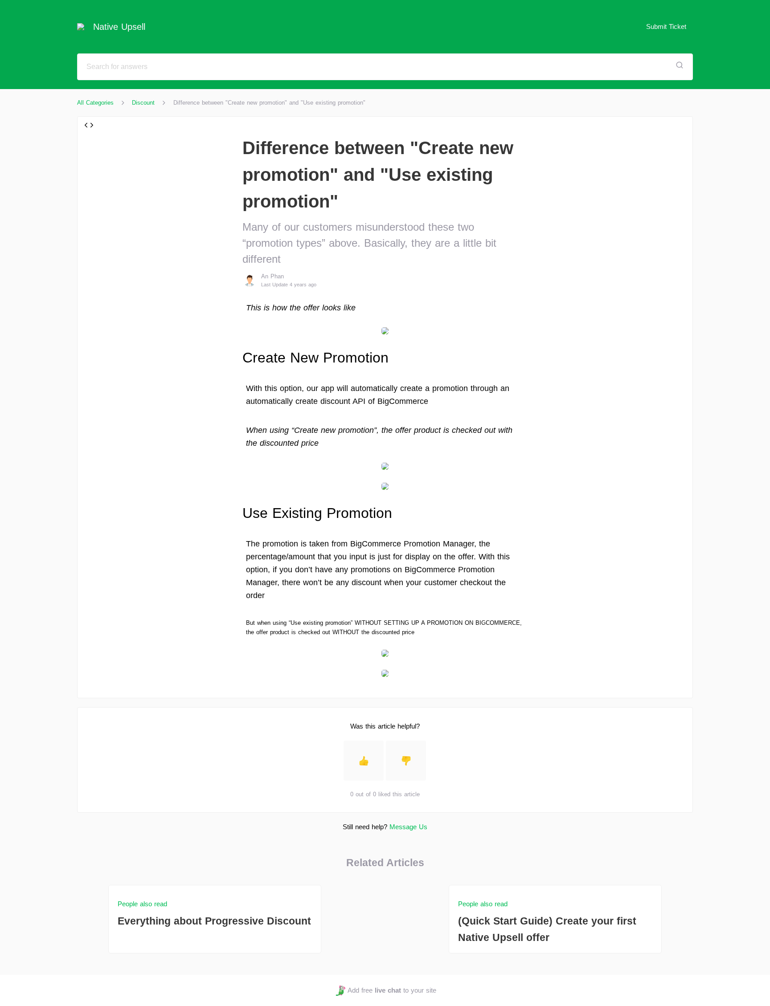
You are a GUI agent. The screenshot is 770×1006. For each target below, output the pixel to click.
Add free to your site (392, 990)
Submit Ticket (666, 26)
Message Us (408, 827)
